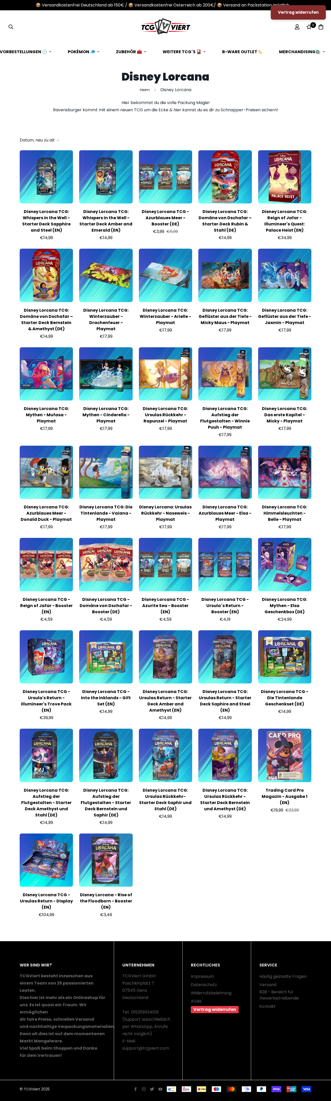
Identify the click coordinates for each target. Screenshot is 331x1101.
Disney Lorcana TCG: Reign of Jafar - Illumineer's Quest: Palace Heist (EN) (284, 221)
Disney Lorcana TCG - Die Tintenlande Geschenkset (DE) (284, 698)
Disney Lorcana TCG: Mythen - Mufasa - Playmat (46, 415)
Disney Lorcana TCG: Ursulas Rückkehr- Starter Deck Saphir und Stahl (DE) (165, 799)
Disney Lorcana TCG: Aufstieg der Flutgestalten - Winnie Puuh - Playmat (225, 418)
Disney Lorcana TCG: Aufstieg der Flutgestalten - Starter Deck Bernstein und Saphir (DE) (106, 802)
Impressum (202, 976)
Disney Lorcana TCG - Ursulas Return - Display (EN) (46, 901)
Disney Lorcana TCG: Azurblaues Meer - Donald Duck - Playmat (46, 513)
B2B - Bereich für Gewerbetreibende (279, 995)
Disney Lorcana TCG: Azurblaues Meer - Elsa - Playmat (225, 513)
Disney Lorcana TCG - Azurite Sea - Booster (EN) (165, 605)
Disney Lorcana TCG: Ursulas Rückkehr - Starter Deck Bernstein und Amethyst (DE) (225, 799)
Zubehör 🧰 (129, 52)
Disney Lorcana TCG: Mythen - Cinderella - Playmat (106, 415)
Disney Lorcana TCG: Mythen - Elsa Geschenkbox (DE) (284, 605)
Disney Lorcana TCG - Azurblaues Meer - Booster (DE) (165, 218)
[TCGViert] (165, 27)
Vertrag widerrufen (214, 1009)
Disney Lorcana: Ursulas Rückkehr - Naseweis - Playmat (165, 513)
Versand (267, 985)
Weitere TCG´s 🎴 (182, 52)
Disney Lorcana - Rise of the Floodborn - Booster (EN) (106, 901)
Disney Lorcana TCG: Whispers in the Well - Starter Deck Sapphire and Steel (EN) (46, 221)
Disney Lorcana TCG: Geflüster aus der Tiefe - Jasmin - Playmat (284, 316)
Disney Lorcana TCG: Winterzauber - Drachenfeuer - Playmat (106, 319)
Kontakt (267, 1006)
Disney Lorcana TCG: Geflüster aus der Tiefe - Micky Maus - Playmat (225, 316)
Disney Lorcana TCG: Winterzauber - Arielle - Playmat (165, 316)
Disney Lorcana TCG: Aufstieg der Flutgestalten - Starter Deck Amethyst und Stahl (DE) (46, 802)
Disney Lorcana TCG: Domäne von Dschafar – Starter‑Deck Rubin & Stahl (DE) (225, 221)
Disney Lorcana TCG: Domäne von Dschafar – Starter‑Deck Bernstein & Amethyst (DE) (46, 319)
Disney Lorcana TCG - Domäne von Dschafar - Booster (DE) (106, 605)
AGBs (196, 1001)
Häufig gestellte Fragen (283, 976)
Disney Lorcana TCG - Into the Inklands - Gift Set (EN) (106, 698)
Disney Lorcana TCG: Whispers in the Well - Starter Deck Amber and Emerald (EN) (105, 221)
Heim (145, 89)
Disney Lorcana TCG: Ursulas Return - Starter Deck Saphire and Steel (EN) (225, 701)
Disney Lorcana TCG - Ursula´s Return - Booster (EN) (225, 605)
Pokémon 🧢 (81, 52)
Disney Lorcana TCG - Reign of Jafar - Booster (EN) (46, 605)
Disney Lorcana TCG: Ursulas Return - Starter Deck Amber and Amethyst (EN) (165, 701)
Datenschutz (204, 985)
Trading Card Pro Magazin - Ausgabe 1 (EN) (284, 796)
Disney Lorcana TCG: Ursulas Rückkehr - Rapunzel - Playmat (165, 415)
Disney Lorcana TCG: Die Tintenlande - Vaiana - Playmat (105, 513)
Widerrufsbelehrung (211, 993)
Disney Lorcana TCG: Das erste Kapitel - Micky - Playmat (284, 415)
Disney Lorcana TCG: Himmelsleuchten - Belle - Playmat (284, 513)
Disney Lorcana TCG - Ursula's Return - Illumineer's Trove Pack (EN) (46, 701)
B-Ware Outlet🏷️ (242, 52)
